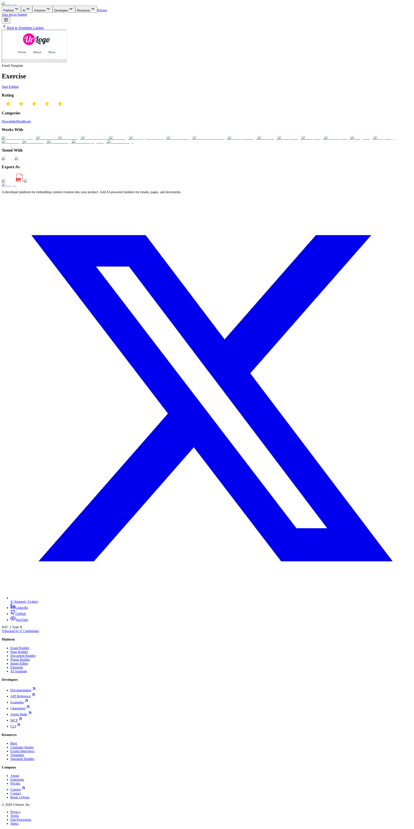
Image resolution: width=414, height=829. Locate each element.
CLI (13, 726)
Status (14, 823)
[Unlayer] (9, 3)
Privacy (15, 812)
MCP (14, 720)
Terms (14, 816)
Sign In (7, 14)
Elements (16, 667)
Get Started (19, 14)
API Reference (20, 696)
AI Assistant (18, 671)
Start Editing (10, 87)
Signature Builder (22, 759)
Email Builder (19, 648)
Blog (13, 743)
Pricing (102, 10)
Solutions (40, 10)
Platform (8, 10)
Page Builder (19, 652)
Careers (15, 789)
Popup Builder (20, 659)
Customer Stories (22, 747)
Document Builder (23, 656)
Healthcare (23, 121)
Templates (17, 755)
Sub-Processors (20, 819)
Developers (61, 10)
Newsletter (9, 121)
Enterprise (17, 779)
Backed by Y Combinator (20, 631)
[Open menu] (6, 20)
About (14, 776)
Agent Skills (18, 714)
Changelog (17, 708)
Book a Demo (20, 797)
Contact (15, 793)
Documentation (20, 690)
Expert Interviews (22, 751)
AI (24, 10)
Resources (83, 10)
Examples (17, 702)
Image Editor (19, 663)
